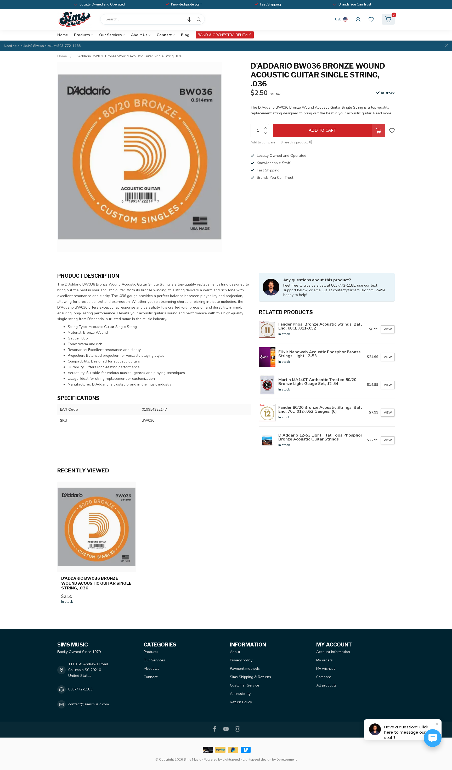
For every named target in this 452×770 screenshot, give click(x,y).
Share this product (295, 142)
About (235, 651)
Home (62, 34)
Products (82, 34)
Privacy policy (241, 660)
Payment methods (245, 668)
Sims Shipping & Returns (250, 676)
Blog (185, 34)
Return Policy (241, 702)
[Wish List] (371, 19)
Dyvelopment (286, 759)
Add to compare (263, 142)
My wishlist (325, 668)
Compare (323, 676)
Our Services (110, 34)
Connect (164, 34)
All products (326, 685)
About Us (139, 34)
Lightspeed (231, 759)
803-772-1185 (80, 689)
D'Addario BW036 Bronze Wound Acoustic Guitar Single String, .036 (128, 56)
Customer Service (244, 685)
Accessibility (240, 693)
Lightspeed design (257, 759)
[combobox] (152, 19)
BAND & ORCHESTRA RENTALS (225, 34)
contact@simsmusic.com (88, 704)
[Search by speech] (189, 19)
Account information (333, 651)
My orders (324, 660)
